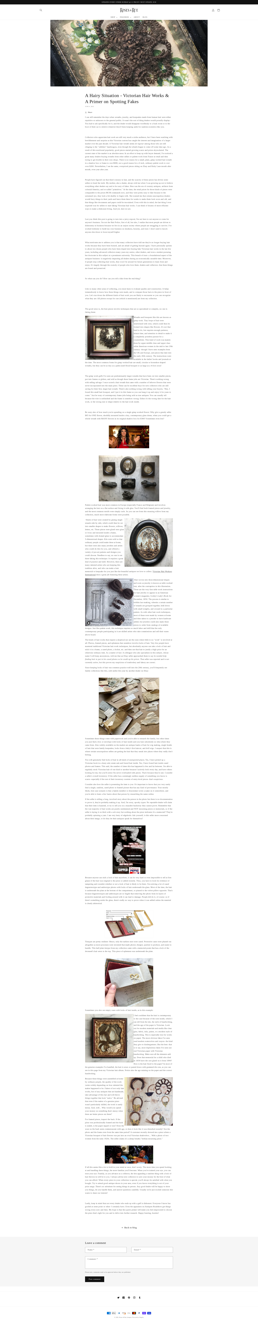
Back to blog (130, 1227)
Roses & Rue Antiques (125, 1317)
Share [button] (90, 112)
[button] (41, 10)
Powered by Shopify (138, 1317)
